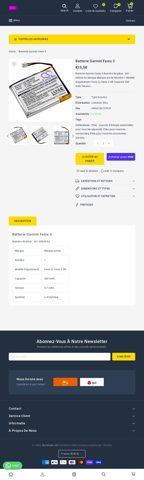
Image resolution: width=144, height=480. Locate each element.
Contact (130, 20)
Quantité (81, 143)
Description (22, 221)
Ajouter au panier (90, 158)
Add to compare (114, 171)
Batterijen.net (50, 445)
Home (12, 51)
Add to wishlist (89, 171)
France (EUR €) (70, 453)
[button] (65, 8)
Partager (86, 204)
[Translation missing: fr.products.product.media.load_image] (18, 135)
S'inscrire (124, 356)
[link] (11, 475)
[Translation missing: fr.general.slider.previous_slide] (8, 136)
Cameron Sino (99, 102)
